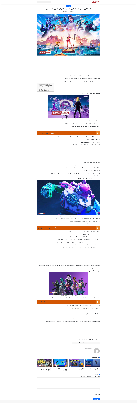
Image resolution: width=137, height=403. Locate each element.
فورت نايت (68, 6)
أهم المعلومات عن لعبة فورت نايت (44, 90)
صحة (59, 1)
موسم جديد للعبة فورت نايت (43, 89)
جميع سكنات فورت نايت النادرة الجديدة (78, 368)
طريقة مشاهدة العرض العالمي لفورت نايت (45, 85)
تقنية (66, 1)
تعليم (56, 1)
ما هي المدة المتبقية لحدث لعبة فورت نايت (45, 87)
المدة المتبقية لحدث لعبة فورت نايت (92, 342)
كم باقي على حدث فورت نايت (78, 342)
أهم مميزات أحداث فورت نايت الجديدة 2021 (45, 86)
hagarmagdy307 (89, 348)
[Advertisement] (68, 64)
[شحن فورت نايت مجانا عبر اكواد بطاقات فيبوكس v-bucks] (60, 363)
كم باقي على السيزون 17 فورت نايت (44, 84)
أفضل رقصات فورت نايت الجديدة (95, 368)
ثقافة (53, 1)
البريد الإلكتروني (97, 394)
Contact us (70, 1)
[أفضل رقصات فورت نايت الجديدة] (92, 363)
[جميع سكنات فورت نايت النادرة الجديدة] (76, 363)
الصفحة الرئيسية (76, 1)
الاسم (99, 389)
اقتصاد (63, 1)
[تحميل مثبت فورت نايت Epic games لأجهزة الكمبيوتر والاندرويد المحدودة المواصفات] (44, 363)
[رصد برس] (96, 2)
